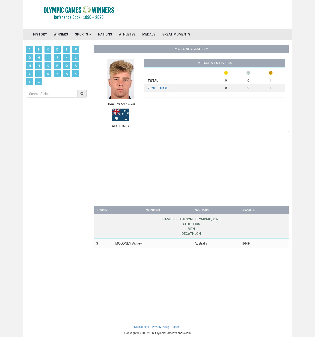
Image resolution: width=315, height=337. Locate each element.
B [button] (39, 49)
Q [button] (66, 65)
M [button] (30, 65)
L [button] (76, 57)
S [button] (29, 73)
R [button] (76, 65)
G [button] (30, 57)
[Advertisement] (214, 15)
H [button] (39, 57)
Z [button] (39, 81)
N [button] (39, 65)
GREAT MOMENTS (176, 34)
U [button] (48, 73)
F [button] (76, 49)
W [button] (66, 73)
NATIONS (105, 34)
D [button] (57, 49)
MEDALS (148, 34)
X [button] (76, 73)
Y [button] (29, 81)
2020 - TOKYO (158, 88)
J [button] (57, 57)
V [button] (57, 73)
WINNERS (61, 34)
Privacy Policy (160, 326)
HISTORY (40, 34)
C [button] (48, 49)
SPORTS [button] (82, 34)
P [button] (57, 65)
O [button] (48, 65)
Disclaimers (141, 326)
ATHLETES (127, 34)
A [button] (29, 49)
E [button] (66, 49)
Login (176, 326)
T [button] (39, 73)
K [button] (66, 57)
